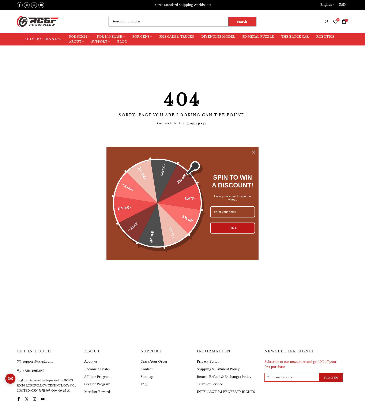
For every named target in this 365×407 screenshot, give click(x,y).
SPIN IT (232, 228)
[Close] (253, 152)
